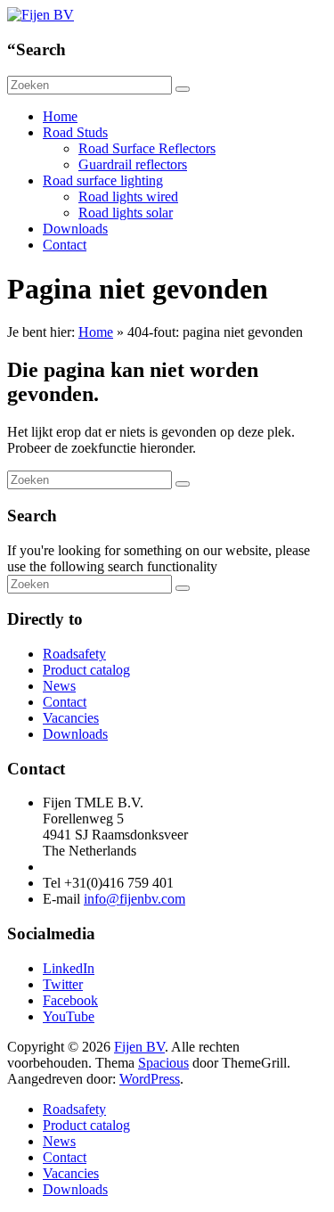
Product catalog (86, 669)
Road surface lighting (103, 180)
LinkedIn (68, 968)
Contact (64, 244)
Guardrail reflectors (132, 164)
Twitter (63, 984)
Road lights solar (125, 212)
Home (60, 116)
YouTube (68, 1016)
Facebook (70, 1000)
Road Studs (75, 132)
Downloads (75, 228)
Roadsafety (74, 653)
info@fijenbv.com (134, 898)
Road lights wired (128, 196)
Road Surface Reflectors (147, 148)
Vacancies (71, 717)
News (59, 685)
